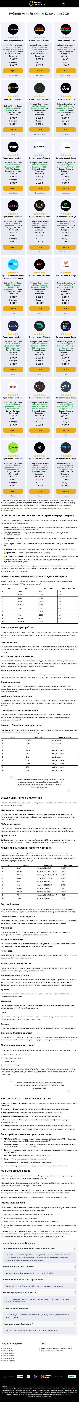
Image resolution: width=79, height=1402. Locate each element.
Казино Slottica (8, 1358)
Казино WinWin (8, 1356)
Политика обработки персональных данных (56, 1348)
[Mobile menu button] (63, 3)
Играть (13, 71)
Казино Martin (8, 1351)
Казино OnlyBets (9, 1353)
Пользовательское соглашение (52, 1351)
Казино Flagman (9, 1361)
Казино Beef (7, 1348)
